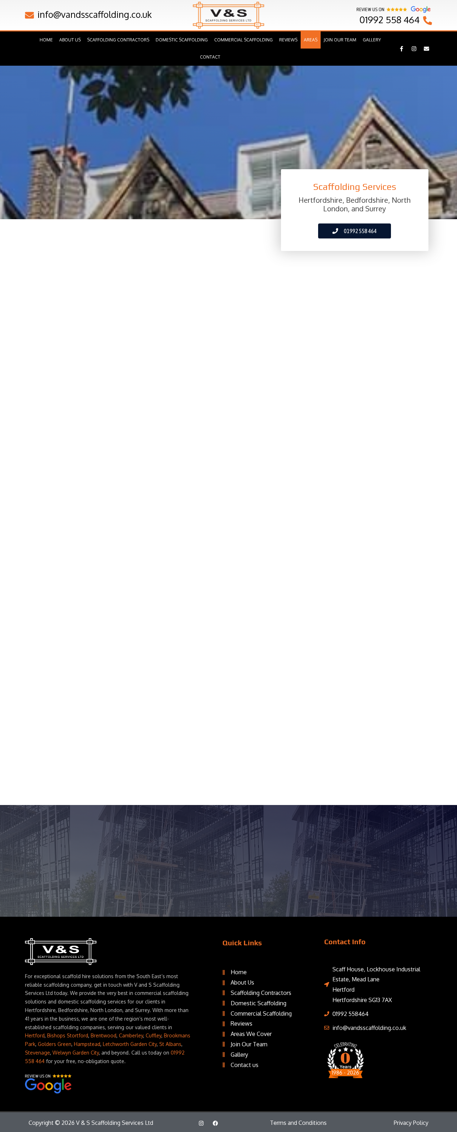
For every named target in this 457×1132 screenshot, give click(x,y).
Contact (210, 57)
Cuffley (153, 1035)
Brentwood (103, 1035)
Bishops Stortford (67, 1035)
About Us (70, 39)
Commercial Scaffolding (243, 39)
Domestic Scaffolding (182, 39)
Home (46, 39)
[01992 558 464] (427, 20)
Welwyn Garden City (75, 1053)
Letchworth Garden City (130, 1044)
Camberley (131, 1035)
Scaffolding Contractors (118, 39)
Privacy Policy (411, 1122)
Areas (310, 39)
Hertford (35, 1035)
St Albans (170, 1044)
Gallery (372, 39)
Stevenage (37, 1053)
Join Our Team (340, 39)
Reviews (288, 39)
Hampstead (87, 1044)
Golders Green (54, 1044)
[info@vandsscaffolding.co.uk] (29, 15)
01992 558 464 (390, 19)
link (374, 1071)
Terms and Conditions (298, 1122)
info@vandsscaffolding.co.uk (94, 14)
